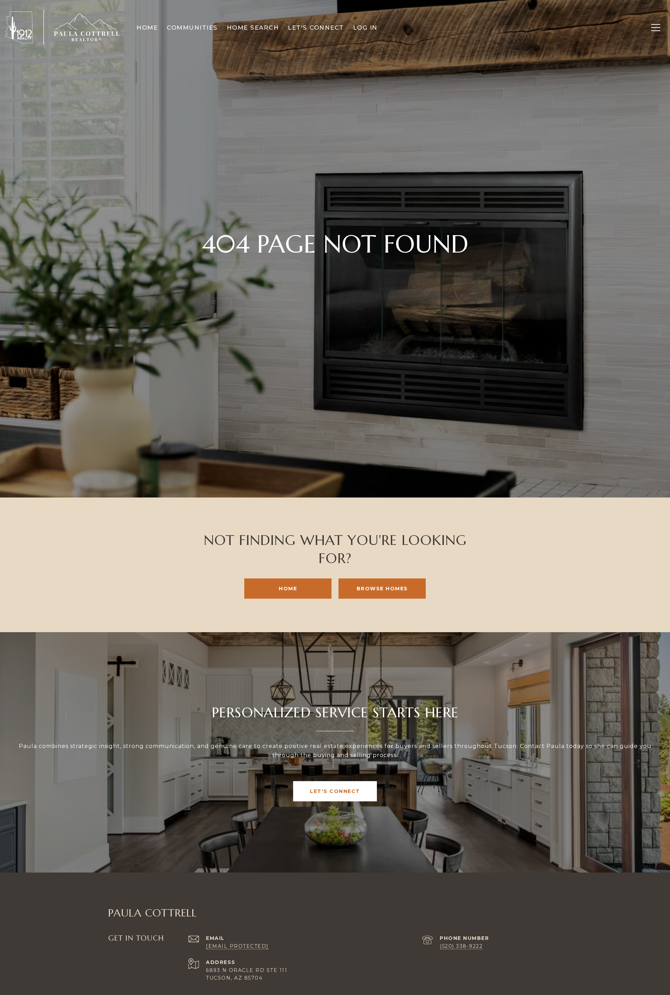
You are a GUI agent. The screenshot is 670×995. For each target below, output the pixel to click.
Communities (192, 27)
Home (288, 588)
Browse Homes (382, 588)
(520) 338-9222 (461, 946)
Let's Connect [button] (335, 791)
